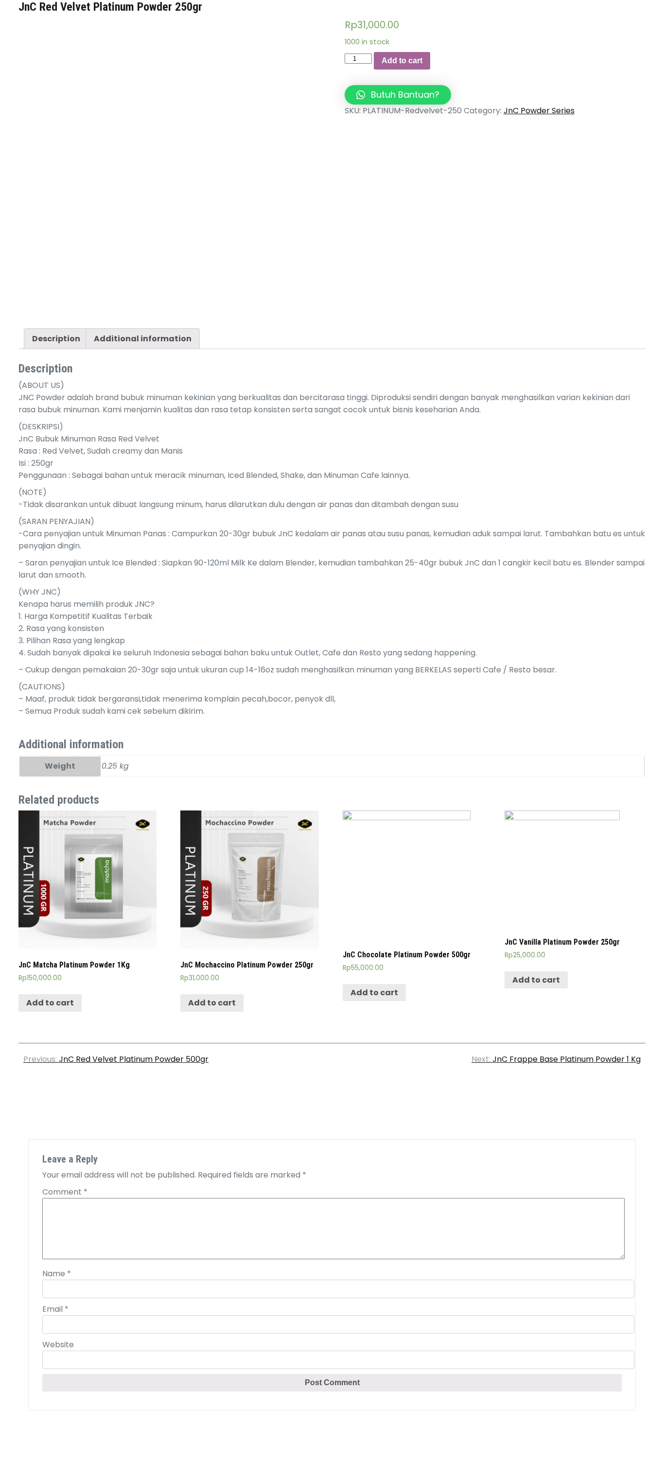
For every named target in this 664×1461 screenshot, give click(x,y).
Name (56, 1273)
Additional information (143, 338)
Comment (64, 1191)
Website (58, 1344)
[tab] (56, 338)
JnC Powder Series (539, 110)
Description (56, 338)
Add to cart (402, 60)
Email (55, 1309)
